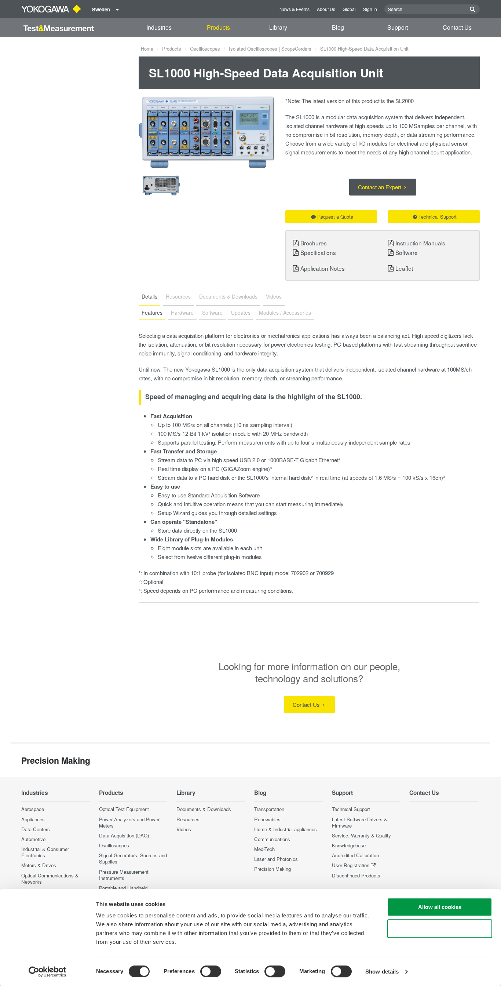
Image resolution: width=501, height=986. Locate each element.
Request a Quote (335, 216)
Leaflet (404, 268)
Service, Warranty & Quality (361, 835)
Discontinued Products (356, 875)
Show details (382, 971)
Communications (272, 839)
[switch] (210, 971)
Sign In (370, 9)
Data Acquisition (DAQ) (124, 835)
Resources (188, 819)
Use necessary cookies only (439, 928)
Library (278, 27)
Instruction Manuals (420, 243)
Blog (338, 27)
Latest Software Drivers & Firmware (359, 822)
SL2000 (404, 101)
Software (406, 252)
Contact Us (457, 27)
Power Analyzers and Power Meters (129, 822)
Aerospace (32, 809)
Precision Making (272, 868)
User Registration (350, 865)
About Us (326, 9)
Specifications (318, 252)
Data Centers (35, 829)
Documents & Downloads (203, 809)
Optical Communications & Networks (49, 878)
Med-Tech (264, 849)
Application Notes (322, 268)
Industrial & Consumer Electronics (45, 852)
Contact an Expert (380, 187)
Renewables (267, 819)
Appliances (33, 819)
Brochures (313, 243)
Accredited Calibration (355, 855)
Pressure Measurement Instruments (124, 874)
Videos (183, 829)
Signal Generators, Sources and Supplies (133, 858)
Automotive (33, 839)
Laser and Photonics (276, 858)
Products (218, 27)
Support (397, 27)
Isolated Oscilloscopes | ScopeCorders (270, 48)
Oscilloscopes (205, 48)
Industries (159, 27)
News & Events (294, 9)
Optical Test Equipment (124, 809)
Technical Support (437, 216)
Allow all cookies (439, 907)
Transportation (269, 809)
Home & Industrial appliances (285, 829)
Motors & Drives (38, 865)
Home (147, 48)
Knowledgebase (349, 845)
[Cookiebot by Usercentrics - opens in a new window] (47, 971)
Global (349, 9)
